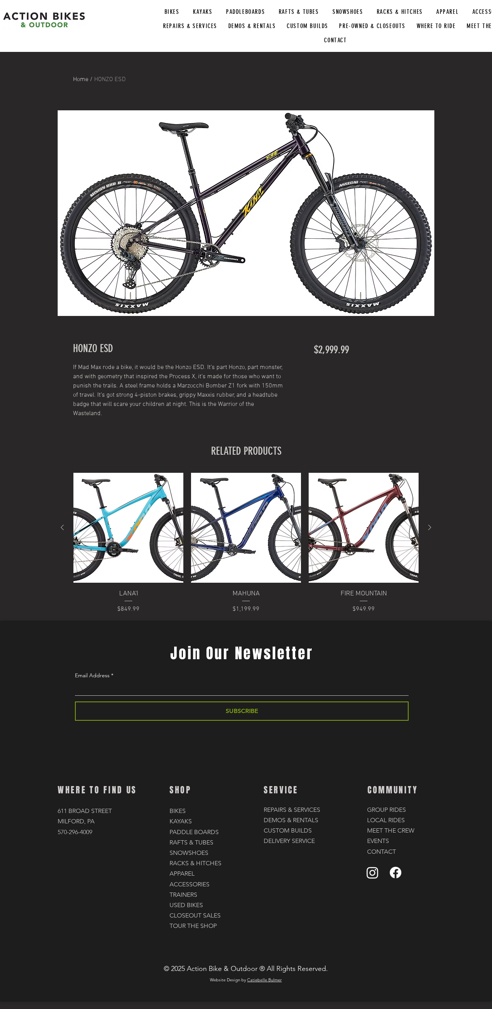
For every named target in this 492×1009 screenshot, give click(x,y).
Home (80, 79)
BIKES (178, 811)
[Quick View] (128, 528)
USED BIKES (186, 905)
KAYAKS (181, 821)
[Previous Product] (62, 527)
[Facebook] (395, 872)
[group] (246, 543)
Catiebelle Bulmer (264, 979)
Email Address (92, 675)
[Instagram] (372, 872)
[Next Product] (429, 527)
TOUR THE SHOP (193, 925)
